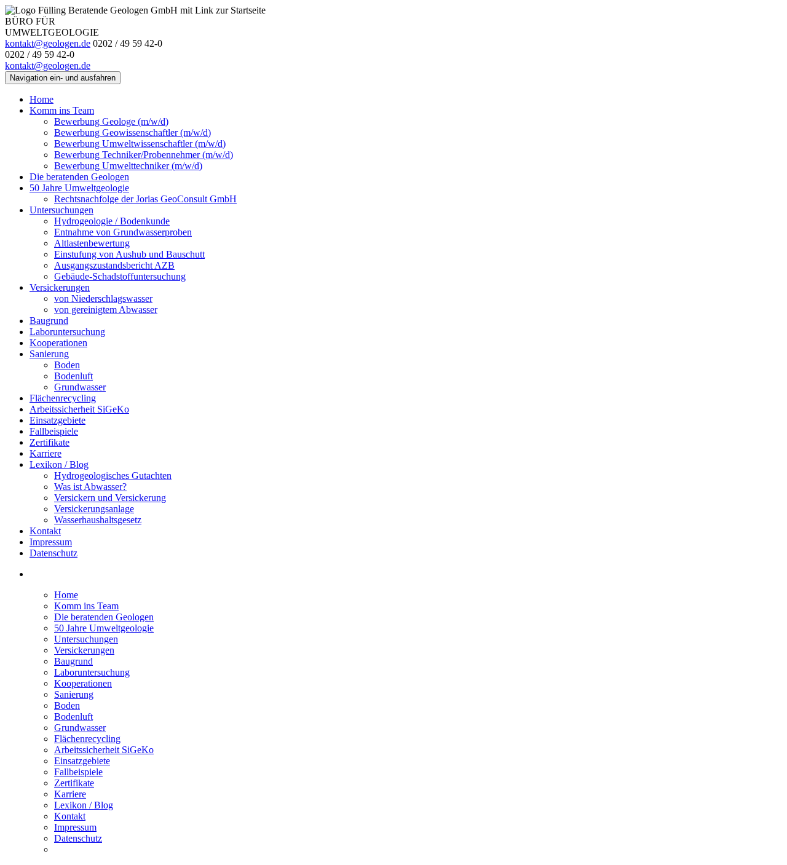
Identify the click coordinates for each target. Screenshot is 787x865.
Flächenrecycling (63, 398)
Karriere (45, 453)
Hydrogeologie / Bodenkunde (112, 221)
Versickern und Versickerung (110, 497)
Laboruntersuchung (67, 331)
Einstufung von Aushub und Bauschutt (129, 254)
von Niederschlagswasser (103, 298)
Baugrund (49, 320)
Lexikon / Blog (59, 464)
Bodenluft (73, 376)
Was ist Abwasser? (90, 486)
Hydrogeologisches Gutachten (113, 475)
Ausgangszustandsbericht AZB (114, 265)
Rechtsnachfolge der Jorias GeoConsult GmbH (145, 199)
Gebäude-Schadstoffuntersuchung (120, 276)
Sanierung (49, 354)
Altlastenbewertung (92, 243)
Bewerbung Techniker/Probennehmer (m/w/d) (143, 154)
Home (41, 99)
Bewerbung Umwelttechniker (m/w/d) (128, 165)
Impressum (51, 542)
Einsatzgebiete (57, 420)
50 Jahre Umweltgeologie (79, 188)
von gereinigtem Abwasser (105, 309)
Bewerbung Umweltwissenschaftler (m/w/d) (140, 143)
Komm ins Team (62, 110)
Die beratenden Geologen (79, 177)
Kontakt (45, 531)
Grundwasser (80, 387)
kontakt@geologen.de (47, 43)
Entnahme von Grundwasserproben (123, 232)
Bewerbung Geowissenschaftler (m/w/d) (132, 132)
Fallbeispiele (54, 431)
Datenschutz (53, 553)
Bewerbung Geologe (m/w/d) (111, 121)
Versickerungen (60, 287)
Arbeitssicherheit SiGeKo (79, 409)
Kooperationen (58, 343)
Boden (67, 365)
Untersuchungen (61, 210)
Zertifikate (49, 442)
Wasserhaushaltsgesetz (97, 520)
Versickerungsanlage (94, 509)
